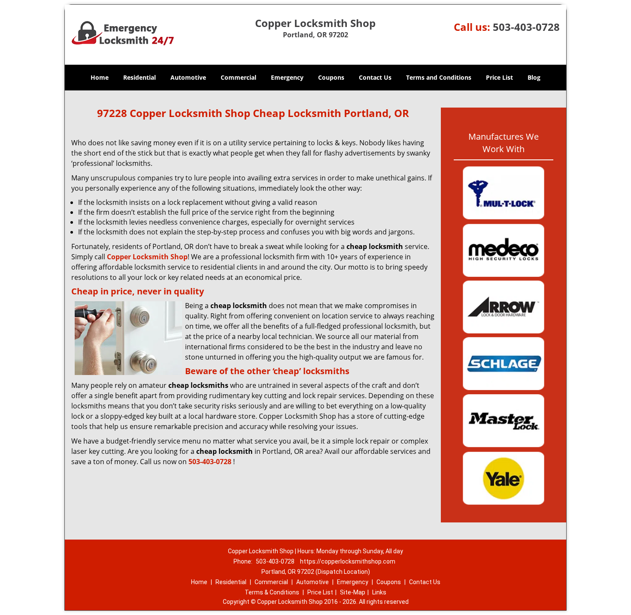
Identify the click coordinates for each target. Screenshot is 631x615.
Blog (534, 77)
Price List (499, 77)
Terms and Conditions (438, 77)
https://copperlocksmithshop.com (347, 561)
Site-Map (352, 592)
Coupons (331, 77)
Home (100, 77)
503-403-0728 (526, 27)
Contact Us (375, 77)
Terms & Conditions (272, 592)
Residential (139, 77)
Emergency (287, 77)
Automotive (188, 77)
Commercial (238, 77)
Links (379, 592)
